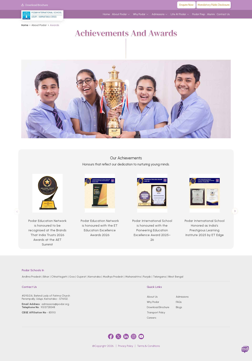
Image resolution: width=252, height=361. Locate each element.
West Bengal (175, 276)
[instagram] (133, 336)
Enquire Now (186, 4)
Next (235, 211)
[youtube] (141, 336)
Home (106, 14)
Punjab (147, 276)
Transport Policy (156, 312)
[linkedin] (126, 336)
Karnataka (94, 276)
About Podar (119, 14)
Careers (151, 317)
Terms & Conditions (148, 345)
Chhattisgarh (59, 276)
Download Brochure (36, 5)
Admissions (158, 14)
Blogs (179, 307)
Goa (72, 276)
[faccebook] (111, 336)
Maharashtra (133, 276)
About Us (152, 296)
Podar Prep (198, 14)
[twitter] (118, 336)
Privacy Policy (125, 345)
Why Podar (139, 14)
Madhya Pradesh (113, 276)
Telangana (159, 276)
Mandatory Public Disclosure (214, 4)
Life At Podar (178, 14)
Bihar (46, 276)
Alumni (211, 14)
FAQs (179, 302)
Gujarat (81, 276)
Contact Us (223, 14)
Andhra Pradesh (31, 276)
